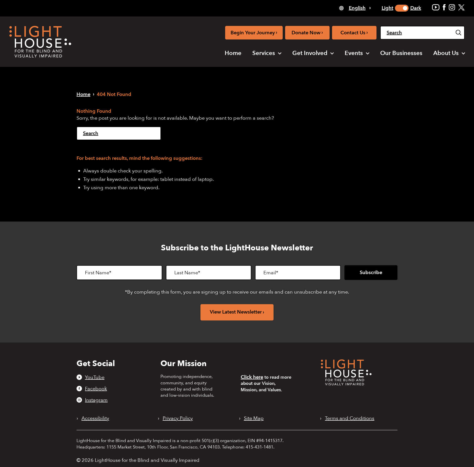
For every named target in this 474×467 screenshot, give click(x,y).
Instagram (96, 400)
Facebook (96, 388)
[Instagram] (452, 7)
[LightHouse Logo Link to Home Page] (40, 41)
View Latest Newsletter (236, 312)
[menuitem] (233, 53)
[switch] (402, 8)
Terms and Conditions (349, 418)
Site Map (254, 418)
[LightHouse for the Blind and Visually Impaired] (346, 383)
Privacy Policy (178, 418)
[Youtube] (435, 7)
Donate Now (307, 32)
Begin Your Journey (254, 32)
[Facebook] (444, 7)
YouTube (94, 377)
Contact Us (354, 32)
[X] (461, 7)
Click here (252, 377)
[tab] (355, 8)
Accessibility (95, 418)
